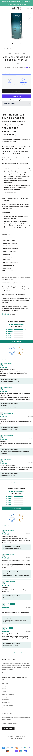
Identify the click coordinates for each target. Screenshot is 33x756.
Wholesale (5, 708)
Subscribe (8, 728)
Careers (4, 688)
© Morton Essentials (16, 736)
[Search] (28, 8)
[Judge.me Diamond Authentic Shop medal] (12, 350)
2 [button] (14, 482)
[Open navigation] (2, 8)
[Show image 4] (17, 43)
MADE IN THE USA (16, 738)
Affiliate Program (6, 686)
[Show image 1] (12, 43)
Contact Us (5, 691)
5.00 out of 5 (20, 324)
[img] (3, 367)
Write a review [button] (16, 341)
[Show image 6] (20, 43)
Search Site (5, 683)
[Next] (23, 43)
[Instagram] (6, 672)
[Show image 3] (15, 43)
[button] (6, 314)
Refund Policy (6, 702)
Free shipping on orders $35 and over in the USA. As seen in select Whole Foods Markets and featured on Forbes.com (16, 3)
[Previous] (9, 43)
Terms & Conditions (7, 705)
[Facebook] (2, 672)
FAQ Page (5, 697)
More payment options (16, 100)
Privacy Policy (6, 699)
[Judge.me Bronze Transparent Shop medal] (20, 350)
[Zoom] (29, 14)
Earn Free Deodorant (8, 694)
